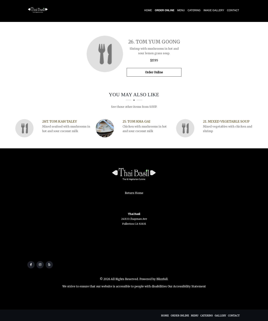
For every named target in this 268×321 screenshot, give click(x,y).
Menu (181, 10)
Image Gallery (213, 10)
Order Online (164, 10)
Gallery (220, 315)
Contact (233, 10)
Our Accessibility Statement (187, 286)
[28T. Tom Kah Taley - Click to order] (25, 128)
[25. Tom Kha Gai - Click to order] (106, 128)
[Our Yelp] (49, 264)
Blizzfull (162, 279)
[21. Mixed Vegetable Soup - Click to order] (186, 128)
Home (148, 10)
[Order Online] (105, 54)
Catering (194, 10)
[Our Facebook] (31, 264)
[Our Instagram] (40, 264)
